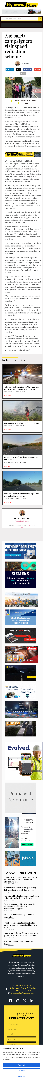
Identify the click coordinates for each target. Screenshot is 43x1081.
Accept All (21, 1065)
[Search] (40, 18)
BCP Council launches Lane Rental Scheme (19, 942)
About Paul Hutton (22, 521)
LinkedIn (22, 527)
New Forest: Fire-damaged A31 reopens (21, 423)
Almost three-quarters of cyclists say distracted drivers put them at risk (20, 888)
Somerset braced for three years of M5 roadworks (21, 458)
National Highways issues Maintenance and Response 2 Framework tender (21, 388)
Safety (32, 101)
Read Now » (8, 396)
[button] (10, 69)
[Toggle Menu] (21, 25)
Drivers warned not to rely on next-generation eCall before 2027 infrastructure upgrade (19, 906)
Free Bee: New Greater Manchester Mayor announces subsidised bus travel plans (21, 925)
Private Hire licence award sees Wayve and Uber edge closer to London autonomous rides (20, 879)
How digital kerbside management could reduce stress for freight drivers (21, 897)
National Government (21, 101)
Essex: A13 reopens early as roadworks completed (20, 915)
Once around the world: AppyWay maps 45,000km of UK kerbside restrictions (21, 934)
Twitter (31, 525)
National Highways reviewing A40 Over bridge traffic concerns (21, 494)
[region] (21, 1063)
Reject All (21, 1076)
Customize (21, 1071)
